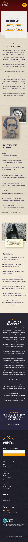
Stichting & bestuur (7, 486)
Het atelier (5, 469)
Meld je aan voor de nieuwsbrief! (10, 448)
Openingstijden (6, 488)
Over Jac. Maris (6, 466)
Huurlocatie (5, 475)
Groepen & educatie (7, 477)
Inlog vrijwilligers (6, 482)
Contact (4, 479)
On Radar (16, 538)
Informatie (5, 471)
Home (4, 464)
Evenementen (6, 473)
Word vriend (5, 484)
